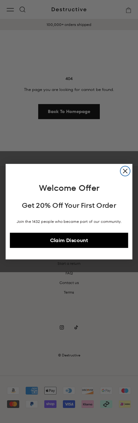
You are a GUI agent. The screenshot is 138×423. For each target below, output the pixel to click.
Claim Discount (69, 240)
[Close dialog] (125, 171)
